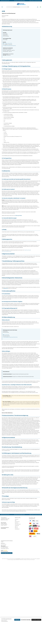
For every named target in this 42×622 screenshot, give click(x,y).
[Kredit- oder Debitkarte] (32, 523)
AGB (15, 520)
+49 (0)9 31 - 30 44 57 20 (8, 43)
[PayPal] (30, 521)
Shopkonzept (17, 525)
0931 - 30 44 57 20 (3, 522)
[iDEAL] (30, 528)
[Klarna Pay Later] (30, 536)
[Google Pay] (37, 521)
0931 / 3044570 (6, 334)
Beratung (16, 527)
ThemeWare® (32, 559)
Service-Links (17, 517)
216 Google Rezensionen (4, 551)
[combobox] (16, 7)
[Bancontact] (30, 526)
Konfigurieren (17, 619)
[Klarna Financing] (38, 534)
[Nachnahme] (32, 534)
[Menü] (2, 7)
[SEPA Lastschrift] (37, 523)
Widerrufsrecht (17, 521)
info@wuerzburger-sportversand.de (10, 45)
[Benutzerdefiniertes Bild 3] (31, 531)
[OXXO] (36, 528)
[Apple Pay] (33, 521)
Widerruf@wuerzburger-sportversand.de (10, 337)
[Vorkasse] (35, 536)
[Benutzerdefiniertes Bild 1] (35, 531)
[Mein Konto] (37, 7)
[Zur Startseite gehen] (21, 4)
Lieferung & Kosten (18, 524)
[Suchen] (28, 7)
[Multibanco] (33, 528)
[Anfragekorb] (40, 7)
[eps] (38, 526)
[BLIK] (35, 526)
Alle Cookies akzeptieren (36, 619)
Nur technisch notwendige (25, 619)
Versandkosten (18, 558)
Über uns (16, 526)
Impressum (16, 519)
